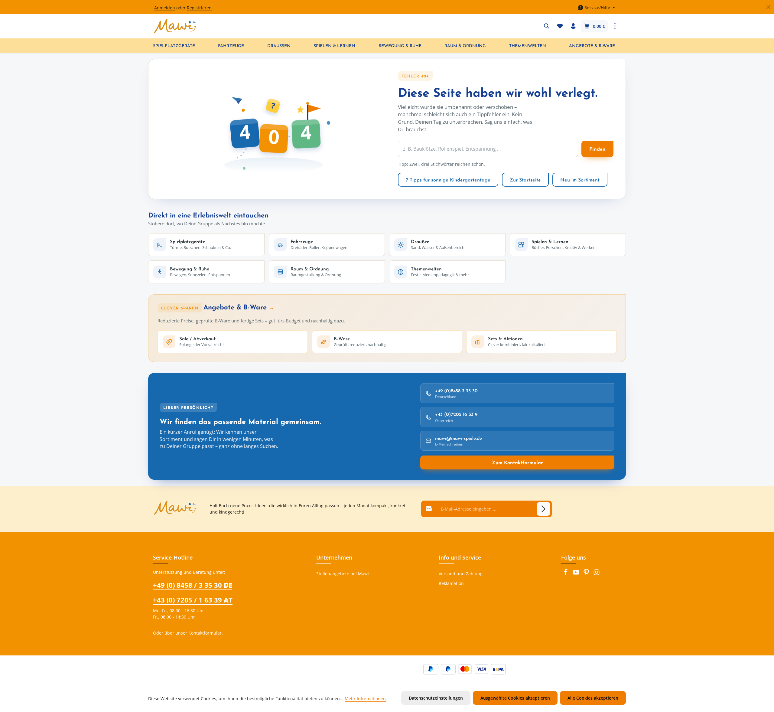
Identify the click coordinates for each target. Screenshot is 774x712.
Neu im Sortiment (580, 180)
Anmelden (164, 8)
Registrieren (199, 8)
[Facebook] (566, 574)
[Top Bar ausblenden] (768, 7)
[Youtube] (576, 574)
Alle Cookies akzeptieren (592, 698)
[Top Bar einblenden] (615, 26)
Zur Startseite (525, 180)
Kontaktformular (205, 633)
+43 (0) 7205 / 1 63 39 (193, 599)
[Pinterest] (587, 574)
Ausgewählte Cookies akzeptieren (515, 698)
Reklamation (451, 583)
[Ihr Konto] (573, 26)
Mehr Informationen (365, 698)
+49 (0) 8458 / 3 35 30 (192, 585)
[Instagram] (596, 574)
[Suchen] (547, 26)
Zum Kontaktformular (517, 462)
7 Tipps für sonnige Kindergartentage (448, 180)
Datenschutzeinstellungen (436, 698)
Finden (597, 149)
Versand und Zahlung (461, 573)
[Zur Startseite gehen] (175, 26)
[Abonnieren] (543, 509)
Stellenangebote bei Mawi (342, 573)
